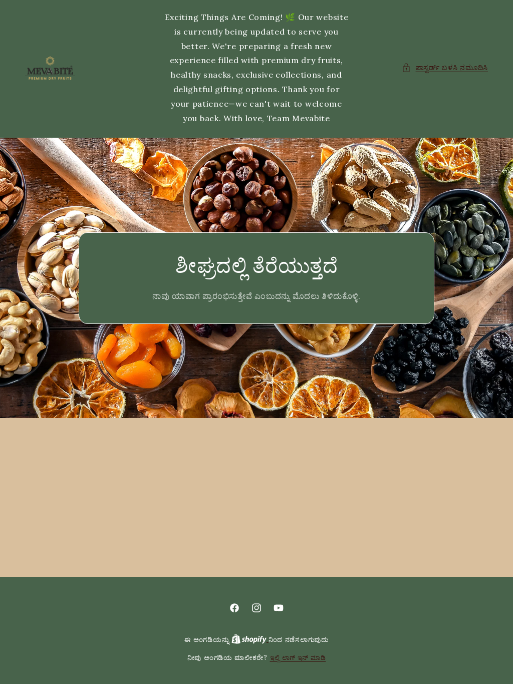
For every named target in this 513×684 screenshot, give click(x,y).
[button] (445, 68)
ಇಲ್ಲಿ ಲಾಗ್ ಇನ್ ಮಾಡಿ (298, 657)
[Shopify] (250, 639)
